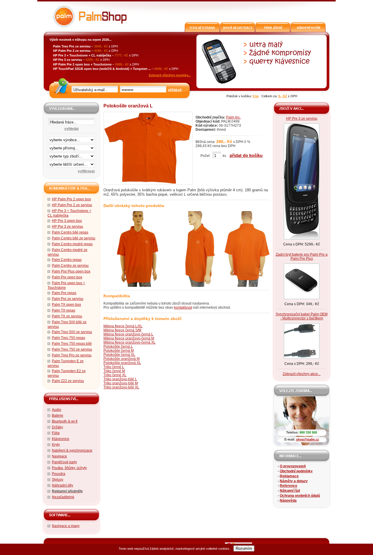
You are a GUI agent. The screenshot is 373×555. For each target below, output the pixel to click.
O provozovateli (293, 466)
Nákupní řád (290, 491)
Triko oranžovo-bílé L (120, 379)
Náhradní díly (62, 485)
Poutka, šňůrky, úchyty (69, 468)
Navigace (59, 456)
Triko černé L (113, 367)
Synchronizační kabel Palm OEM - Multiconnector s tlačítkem (302, 316)
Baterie (57, 415)
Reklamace (289, 476)
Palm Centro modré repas (72, 244)
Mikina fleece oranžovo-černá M (128, 338)
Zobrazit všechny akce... (302, 374)
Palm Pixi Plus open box (71, 271)
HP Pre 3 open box (67, 221)
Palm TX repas (63, 310)
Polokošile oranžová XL (122, 363)
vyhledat (71, 129)
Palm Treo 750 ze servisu (72, 349)
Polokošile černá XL (119, 355)
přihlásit (175, 90)
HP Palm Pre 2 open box (71, 199)
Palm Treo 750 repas (68, 338)
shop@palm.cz (307, 439)
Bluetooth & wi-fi (65, 421)
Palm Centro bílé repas (70, 232)
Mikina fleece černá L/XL (122, 326)
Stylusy (57, 480)
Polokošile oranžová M (121, 359)
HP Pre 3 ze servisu (67, 227)
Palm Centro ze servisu (70, 266)
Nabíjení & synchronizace (72, 450)
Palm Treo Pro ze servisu (72, 355)
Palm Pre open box (67, 277)
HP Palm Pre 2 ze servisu (72, 205)
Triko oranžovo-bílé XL (121, 387)
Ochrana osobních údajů (300, 496)
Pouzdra (58, 474)
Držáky (57, 427)
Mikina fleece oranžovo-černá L (128, 334)
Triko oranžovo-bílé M (120, 383)
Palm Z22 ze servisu (68, 381)
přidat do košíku (246, 155)
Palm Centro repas (67, 260)
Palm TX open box (66, 305)
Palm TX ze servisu (67, 316)
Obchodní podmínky (296, 471)
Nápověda (288, 501)
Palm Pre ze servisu (67, 299)
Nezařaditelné (63, 497)
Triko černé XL (114, 375)
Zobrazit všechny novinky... (170, 75)
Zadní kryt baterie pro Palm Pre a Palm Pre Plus (302, 256)
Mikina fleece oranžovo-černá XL (129, 342)
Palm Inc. (233, 117)
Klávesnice (60, 439)
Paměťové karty (64, 462)
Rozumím (244, 548)
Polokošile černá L (118, 346)
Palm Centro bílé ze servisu (73, 238)
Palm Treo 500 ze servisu (72, 332)
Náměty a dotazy (294, 481)
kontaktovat (183, 307)
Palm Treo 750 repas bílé (72, 344)
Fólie (56, 433)
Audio (56, 410)
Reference (288, 486)
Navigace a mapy (66, 526)
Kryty (56, 445)
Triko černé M (114, 371)
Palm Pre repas (64, 293)
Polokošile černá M (118, 351)
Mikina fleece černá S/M (122, 330)
